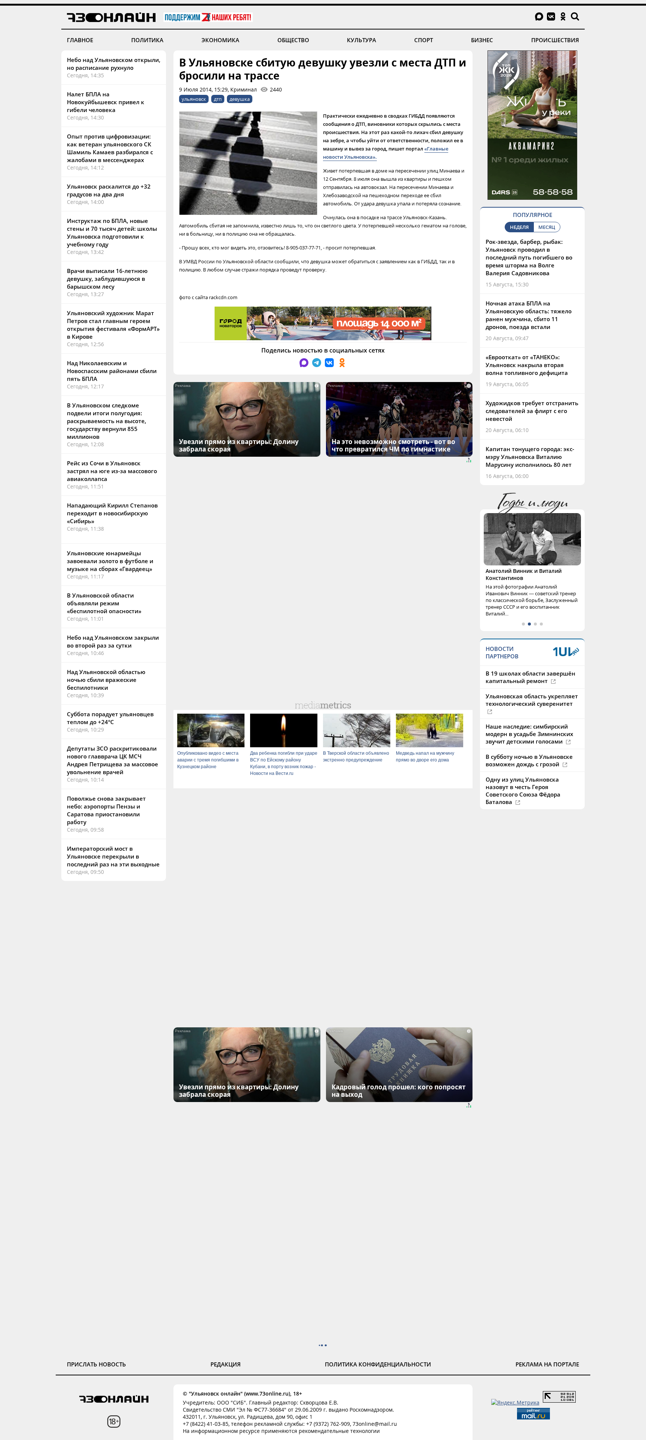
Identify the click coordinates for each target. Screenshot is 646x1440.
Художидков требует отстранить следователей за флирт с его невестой (532, 410)
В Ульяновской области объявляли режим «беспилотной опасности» (104, 603)
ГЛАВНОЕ (80, 40)
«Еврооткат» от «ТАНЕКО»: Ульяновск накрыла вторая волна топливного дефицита (527, 364)
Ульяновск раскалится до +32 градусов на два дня (109, 190)
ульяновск (194, 99)
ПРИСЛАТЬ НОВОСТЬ (96, 1364)
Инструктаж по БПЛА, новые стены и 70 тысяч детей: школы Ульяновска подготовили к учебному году (112, 232)
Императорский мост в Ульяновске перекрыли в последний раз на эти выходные (113, 856)
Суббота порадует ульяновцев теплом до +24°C (110, 718)
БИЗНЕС (482, 40)
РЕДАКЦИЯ (225, 1364)
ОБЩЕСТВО (293, 40)
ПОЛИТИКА (147, 40)
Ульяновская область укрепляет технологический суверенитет (532, 699)
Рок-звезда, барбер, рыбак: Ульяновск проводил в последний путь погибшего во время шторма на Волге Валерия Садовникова (529, 257)
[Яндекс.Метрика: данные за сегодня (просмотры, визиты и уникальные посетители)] (515, 1402)
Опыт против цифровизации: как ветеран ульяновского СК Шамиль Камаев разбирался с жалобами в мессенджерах (110, 148)
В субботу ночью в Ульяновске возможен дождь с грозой (529, 760)
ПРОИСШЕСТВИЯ (555, 40)
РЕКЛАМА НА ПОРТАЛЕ (547, 1364)
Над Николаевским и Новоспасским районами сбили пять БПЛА (112, 370)
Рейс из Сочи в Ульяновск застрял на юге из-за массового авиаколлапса (112, 470)
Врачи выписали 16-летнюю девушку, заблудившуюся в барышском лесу (107, 278)
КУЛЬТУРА (361, 40)
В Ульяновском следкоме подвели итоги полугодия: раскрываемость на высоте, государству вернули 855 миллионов (106, 420)
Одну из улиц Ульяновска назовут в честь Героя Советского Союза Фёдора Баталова (523, 791)
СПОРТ (423, 40)
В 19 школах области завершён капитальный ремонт (530, 677)
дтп (218, 99)
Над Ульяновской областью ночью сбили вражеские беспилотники (106, 679)
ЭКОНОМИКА (220, 40)
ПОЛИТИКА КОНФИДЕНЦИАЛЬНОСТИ (378, 1364)
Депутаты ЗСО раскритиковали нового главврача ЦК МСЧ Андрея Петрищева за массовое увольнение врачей (112, 760)
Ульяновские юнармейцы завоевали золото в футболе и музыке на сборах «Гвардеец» (110, 560)
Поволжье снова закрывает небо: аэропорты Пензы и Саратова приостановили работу (106, 810)
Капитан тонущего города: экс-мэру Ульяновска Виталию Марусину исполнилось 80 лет (530, 456)
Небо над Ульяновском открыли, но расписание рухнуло (113, 63)
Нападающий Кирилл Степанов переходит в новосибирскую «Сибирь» (112, 513)
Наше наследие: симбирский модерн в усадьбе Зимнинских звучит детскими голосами (529, 734)
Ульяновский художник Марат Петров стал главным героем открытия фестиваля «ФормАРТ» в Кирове (113, 324)
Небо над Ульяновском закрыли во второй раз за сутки (113, 641)
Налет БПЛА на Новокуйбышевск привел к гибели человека (105, 102)
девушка (240, 99)
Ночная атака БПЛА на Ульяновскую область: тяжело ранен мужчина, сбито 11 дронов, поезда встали (529, 315)
